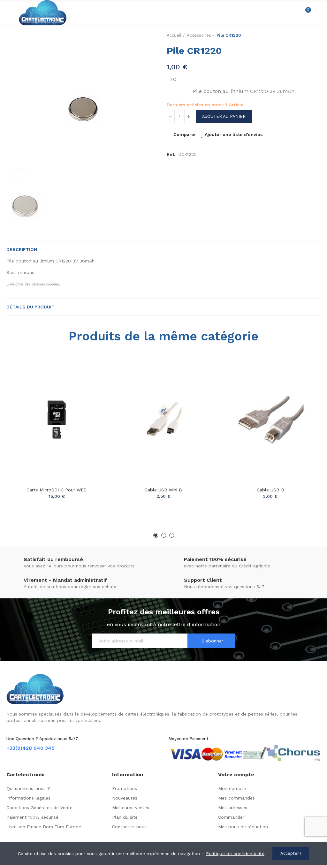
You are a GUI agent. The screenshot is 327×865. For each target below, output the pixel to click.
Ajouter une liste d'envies (234, 134)
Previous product (300, 35)
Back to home (308, 35)
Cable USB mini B (163, 489)
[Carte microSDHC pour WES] (56, 419)
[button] (155, 535)
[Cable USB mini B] (163, 419)
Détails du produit (30, 306)
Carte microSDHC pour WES (57, 489)
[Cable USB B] (270, 419)
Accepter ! (290, 853)
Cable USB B (270, 489)
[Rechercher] (294, 12)
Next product (316, 35)
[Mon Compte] (317, 12)
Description (21, 249)
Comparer (184, 134)
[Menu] (9, 12)
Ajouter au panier (224, 116)
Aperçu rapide (91, 394)
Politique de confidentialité (235, 853)
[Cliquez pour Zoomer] (17, 175)
